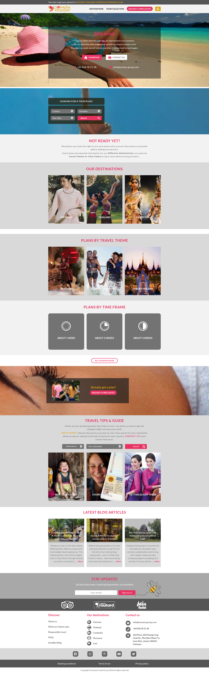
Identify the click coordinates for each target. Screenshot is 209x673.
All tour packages (104, 360)
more (79, 561)
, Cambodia (100, 2)
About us (52, 621)
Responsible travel (57, 632)
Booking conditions (67, 663)
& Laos (119, 2)
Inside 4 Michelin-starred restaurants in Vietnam (104, 537)
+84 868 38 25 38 (86, 67)
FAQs (51, 637)
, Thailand (90, 2)
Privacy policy (142, 663)
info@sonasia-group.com (126, 67)
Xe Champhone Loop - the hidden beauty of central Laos (142, 535)
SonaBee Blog (55, 642)
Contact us (118, 57)
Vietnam (80, 2)
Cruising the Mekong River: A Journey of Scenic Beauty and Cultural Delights (66, 535)
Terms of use (104, 663)
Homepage (94, 57)
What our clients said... (59, 626)
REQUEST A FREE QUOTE (103, 392)
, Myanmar (111, 2)
